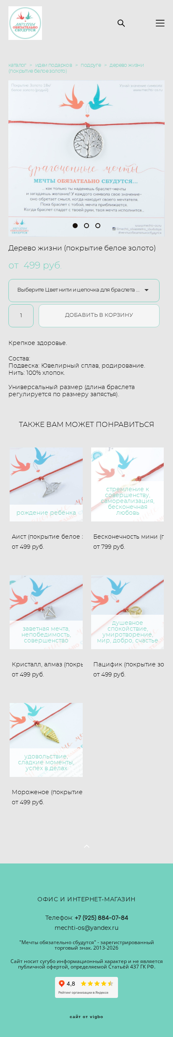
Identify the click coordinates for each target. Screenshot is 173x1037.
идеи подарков (53, 65)
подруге (91, 65)
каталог (17, 65)
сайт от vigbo (86, 1017)
